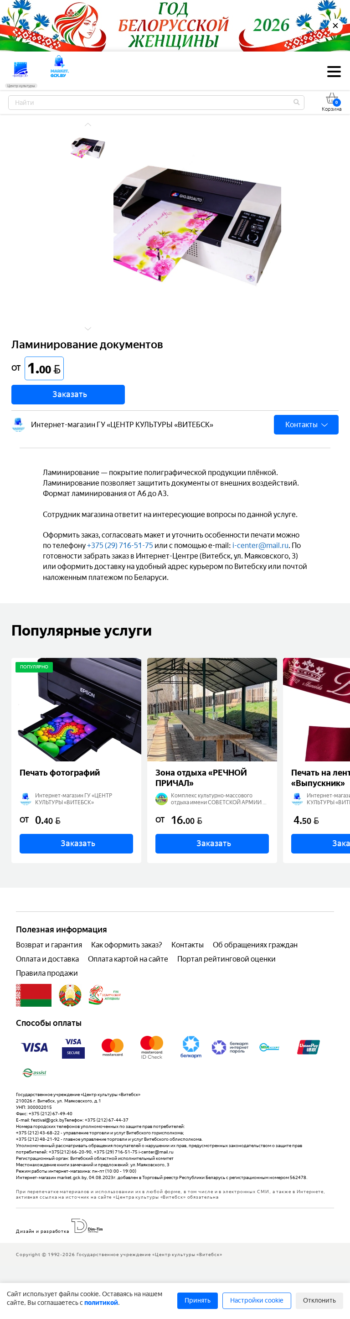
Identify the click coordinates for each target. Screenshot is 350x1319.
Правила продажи (47, 973)
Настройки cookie (256, 1300)
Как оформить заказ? (126, 944)
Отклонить (319, 1300)
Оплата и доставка (47, 959)
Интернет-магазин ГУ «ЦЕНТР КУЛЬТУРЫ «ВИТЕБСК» (122, 424)
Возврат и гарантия (49, 944)
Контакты (187, 944)
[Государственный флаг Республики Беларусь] (33, 995)
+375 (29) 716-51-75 (120, 545)
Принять (198, 1300)
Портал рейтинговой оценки (226, 959)
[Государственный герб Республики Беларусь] (70, 995)
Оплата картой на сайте (128, 959)
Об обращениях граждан (255, 944)
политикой (101, 1303)
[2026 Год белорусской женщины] (105, 995)
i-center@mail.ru (260, 545)
